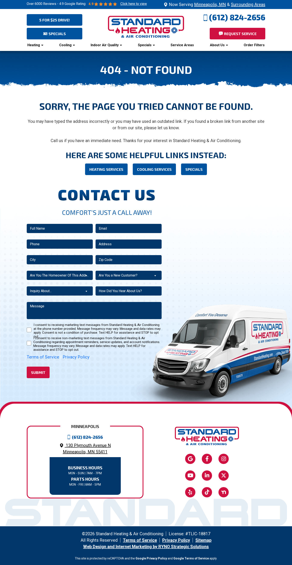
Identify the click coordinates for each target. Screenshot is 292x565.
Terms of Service (43, 357)
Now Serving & (217, 4)
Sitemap (203, 540)
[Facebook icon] (207, 459)
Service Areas (182, 45)
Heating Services (106, 169)
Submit (38, 372)
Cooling (65, 45)
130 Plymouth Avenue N (87, 448)
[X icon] (223, 475)
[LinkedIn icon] (207, 475)
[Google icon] (190, 459)
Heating (33, 45)
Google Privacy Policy (151, 558)
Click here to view (133, 4)
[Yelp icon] (190, 492)
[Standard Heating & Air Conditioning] (146, 26)
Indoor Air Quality (105, 45)
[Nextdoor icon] (223, 492)
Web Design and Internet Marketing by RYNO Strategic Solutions (146, 546)
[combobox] (60, 275)
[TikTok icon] (207, 492)
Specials (145, 45)
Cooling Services (154, 169)
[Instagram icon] (223, 459)
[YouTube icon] (190, 475)
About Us (217, 45)
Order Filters (254, 45)
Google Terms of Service (191, 558)
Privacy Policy (76, 357)
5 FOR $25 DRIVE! (54, 20)
